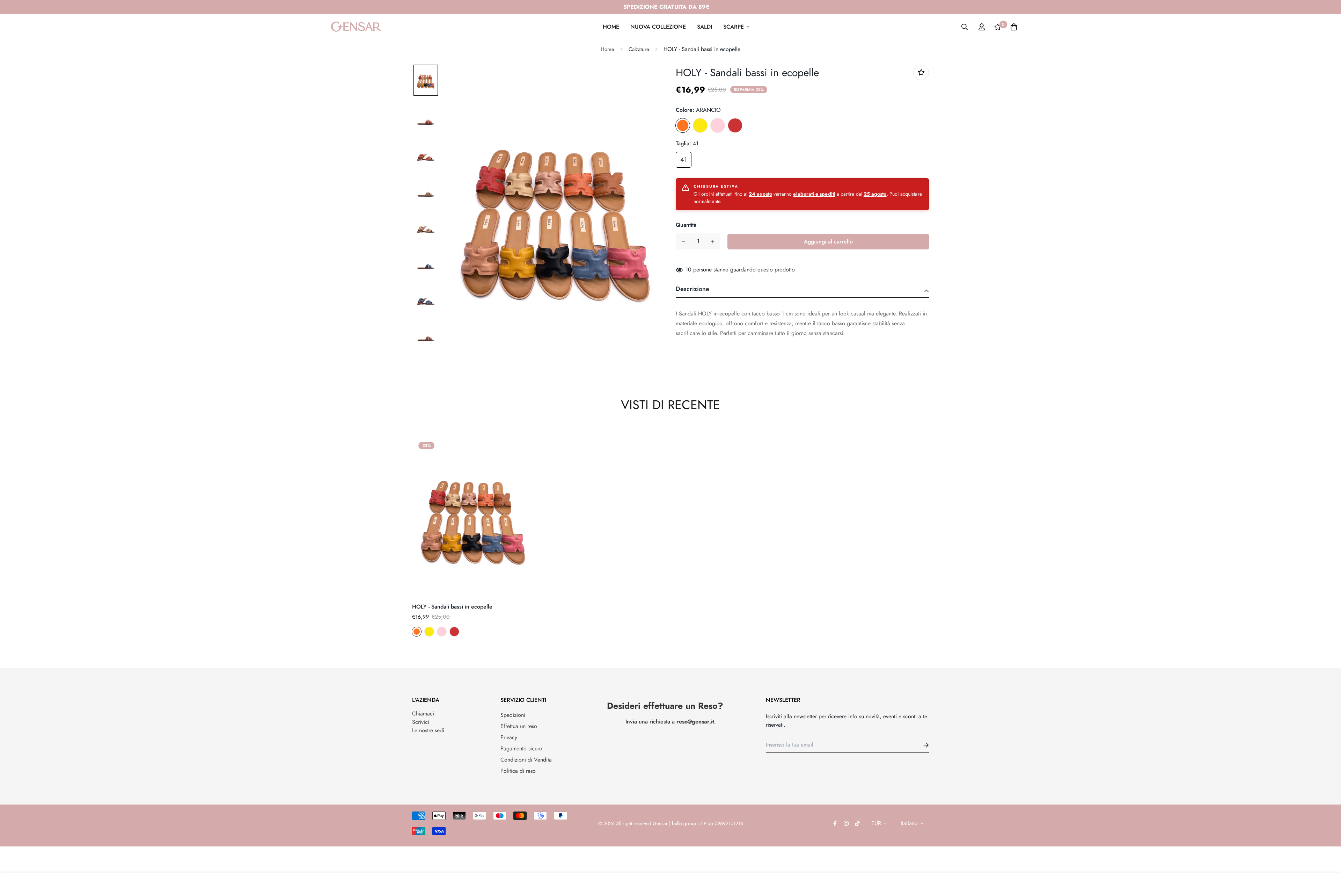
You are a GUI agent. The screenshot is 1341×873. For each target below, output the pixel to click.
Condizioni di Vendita (526, 760)
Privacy (508, 737)
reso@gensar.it (695, 722)
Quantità (686, 225)
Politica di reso (518, 771)
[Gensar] (356, 26)
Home (607, 49)
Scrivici (420, 722)
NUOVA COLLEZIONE (658, 27)
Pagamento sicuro (521, 748)
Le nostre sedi (428, 730)
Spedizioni (512, 715)
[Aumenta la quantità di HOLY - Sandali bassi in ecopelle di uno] (712, 242)
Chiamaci (423, 714)
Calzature (639, 49)
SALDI (704, 27)
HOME (611, 27)
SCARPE (733, 27)
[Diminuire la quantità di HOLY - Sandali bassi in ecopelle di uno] (683, 242)
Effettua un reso (518, 726)
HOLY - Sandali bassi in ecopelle (452, 607)
